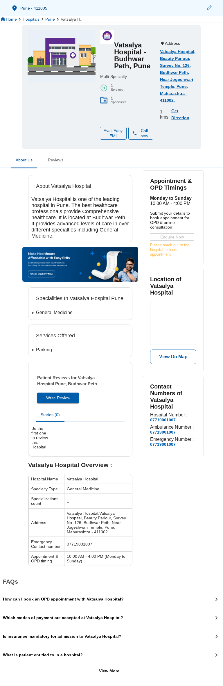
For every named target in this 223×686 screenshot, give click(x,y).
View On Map (173, 356)
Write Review (58, 397)
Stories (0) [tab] (50, 414)
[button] (209, 8)
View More (109, 671)
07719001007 (163, 420)
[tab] (24, 161)
